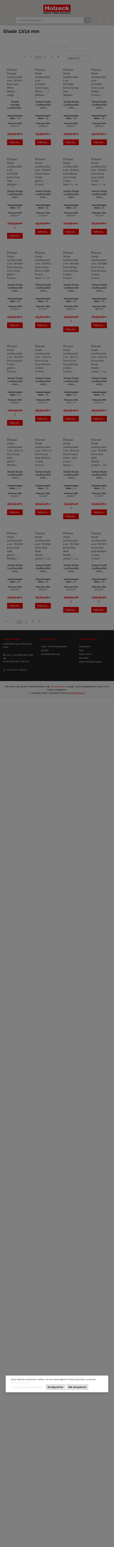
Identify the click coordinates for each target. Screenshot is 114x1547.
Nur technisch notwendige (28, 1387)
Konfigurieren (55, 1387)
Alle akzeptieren (77, 1387)
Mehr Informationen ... (22, 1382)
